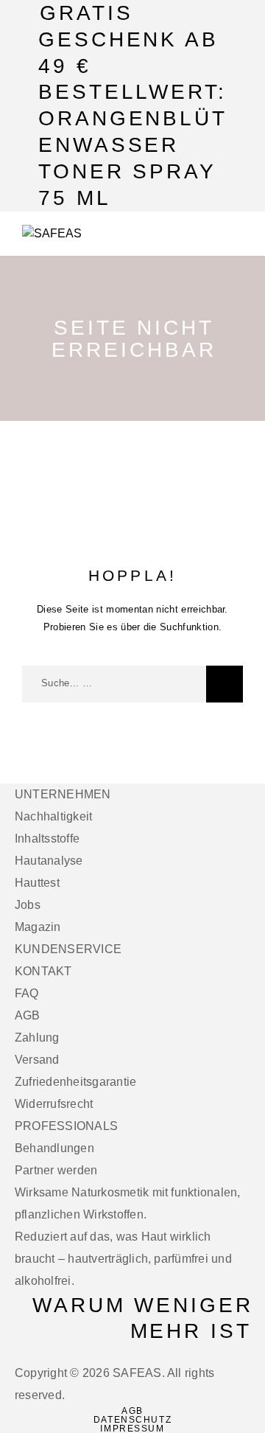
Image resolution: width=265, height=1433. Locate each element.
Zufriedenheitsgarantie (75, 1081)
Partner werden (56, 1170)
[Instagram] (13, 1353)
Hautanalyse (49, 860)
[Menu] (229, 234)
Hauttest (37, 882)
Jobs (27, 905)
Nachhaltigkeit (53, 816)
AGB (27, 1015)
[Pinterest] (39, 1353)
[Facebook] (4, 1353)
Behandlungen (54, 1148)
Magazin (38, 927)
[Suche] (224, 684)
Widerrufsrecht (54, 1104)
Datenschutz (132, 1420)
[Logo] (52, 233)
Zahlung (37, 1037)
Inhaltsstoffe (47, 838)
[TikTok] (30, 1353)
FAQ (27, 993)
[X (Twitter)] (22, 1353)
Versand (37, 1059)
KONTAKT (43, 971)
